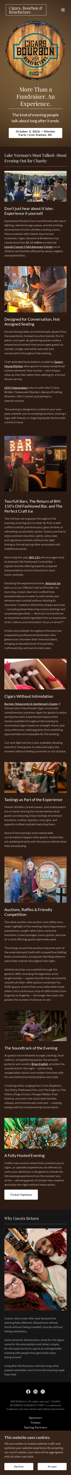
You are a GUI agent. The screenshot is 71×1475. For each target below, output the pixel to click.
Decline (19, 1466)
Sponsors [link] (35, 1417)
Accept (52, 1466)
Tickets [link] (35, 1422)
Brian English (39, 1064)
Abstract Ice (52, 583)
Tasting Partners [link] (35, 1427)
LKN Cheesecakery (16, 387)
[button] (63, 9)
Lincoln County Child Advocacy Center (28, 246)
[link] (26, 12)
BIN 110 (34, 557)
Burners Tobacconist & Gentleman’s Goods (31, 703)
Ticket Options (21, 1194)
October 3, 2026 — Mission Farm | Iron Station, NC (35, 133)
